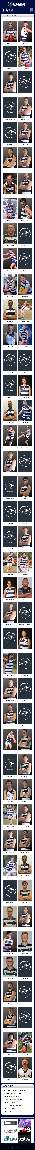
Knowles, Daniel (10, 599)
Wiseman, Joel (10, 1054)
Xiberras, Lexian (25, 1054)
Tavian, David (25, 978)
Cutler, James (25, 271)
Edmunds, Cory (25, 397)
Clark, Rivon (10, 195)
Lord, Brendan (24, 599)
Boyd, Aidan (10, 94)
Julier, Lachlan (24, 549)
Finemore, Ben (10, 422)
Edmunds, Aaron (10, 397)
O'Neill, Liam (25, 751)
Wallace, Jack (10, 1003)
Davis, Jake (25, 296)
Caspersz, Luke (25, 169)
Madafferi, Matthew (25, 650)
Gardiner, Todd (25, 447)
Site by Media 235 (17, 1147)
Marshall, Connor (10, 700)
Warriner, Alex (10, 1029)
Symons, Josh (10, 978)
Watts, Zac (24, 1029)
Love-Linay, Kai (10, 624)
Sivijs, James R (25, 875)
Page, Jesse (10, 801)
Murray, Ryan (25, 725)
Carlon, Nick (25, 144)
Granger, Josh (10, 473)
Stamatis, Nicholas (24, 928)
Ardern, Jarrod (24, 43)
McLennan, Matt (10, 725)
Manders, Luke (25, 675)
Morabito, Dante (25, 776)
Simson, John (10, 877)
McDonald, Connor (25, 700)
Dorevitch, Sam (25, 321)
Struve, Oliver (10, 953)
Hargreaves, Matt (10, 498)
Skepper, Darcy (10, 902)
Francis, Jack (10, 447)
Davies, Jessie (10, 296)
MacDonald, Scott (10, 650)
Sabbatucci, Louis (10, 826)
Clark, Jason (25, 195)
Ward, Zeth (25, 1003)
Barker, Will (10, 43)
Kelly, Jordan (10, 574)
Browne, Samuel (25, 119)
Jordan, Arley (25, 523)
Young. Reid (10, 1079)
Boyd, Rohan (25, 94)
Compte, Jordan (10, 245)
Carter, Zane (10, 169)
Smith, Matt (10, 928)
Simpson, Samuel (25, 852)
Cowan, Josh (10, 271)
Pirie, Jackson (10, 776)
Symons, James (25, 953)
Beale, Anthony (25, 68)
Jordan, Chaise (10, 549)
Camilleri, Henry (10, 144)
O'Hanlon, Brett (10, 751)
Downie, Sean (10, 346)
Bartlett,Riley (10, 68)
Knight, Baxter (25, 574)
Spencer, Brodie (10, 852)
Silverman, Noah (25, 827)
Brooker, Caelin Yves (10, 119)
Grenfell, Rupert (25, 473)
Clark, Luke (10, 220)
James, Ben (10, 523)
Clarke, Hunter (24, 220)
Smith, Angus (25, 902)
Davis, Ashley (10, 321)
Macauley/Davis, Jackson (25, 624)
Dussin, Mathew (25, 346)
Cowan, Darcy (24, 245)
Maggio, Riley (10, 675)
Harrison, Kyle (24, 498)
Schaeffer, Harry (25, 801)
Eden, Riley (10, 372)
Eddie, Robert (25, 372)
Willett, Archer (25, 1079)
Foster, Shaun (25, 422)
